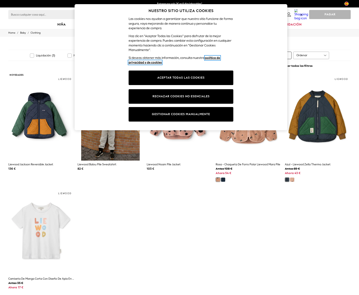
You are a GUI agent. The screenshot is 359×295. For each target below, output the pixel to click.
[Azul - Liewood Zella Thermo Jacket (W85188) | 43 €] (318, 117)
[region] (181, 67)
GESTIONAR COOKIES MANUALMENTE (181, 114)
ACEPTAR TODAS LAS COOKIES (181, 77)
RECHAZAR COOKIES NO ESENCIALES (181, 96)
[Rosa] (218, 180)
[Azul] (223, 180)
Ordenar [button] (301, 55)
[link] (288, 14)
